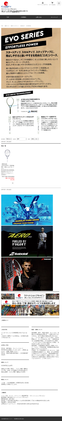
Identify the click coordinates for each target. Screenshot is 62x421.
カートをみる (52, 4)
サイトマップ (54, 17)
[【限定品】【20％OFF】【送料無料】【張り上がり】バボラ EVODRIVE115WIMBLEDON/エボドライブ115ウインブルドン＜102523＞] (7, 155)
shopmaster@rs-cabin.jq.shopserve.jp (28, 403)
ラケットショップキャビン (9, 9)
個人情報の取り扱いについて (7, 418)
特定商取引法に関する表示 (19, 418)
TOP (8, 17)
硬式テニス (7, 25)
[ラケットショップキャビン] (6, 7)
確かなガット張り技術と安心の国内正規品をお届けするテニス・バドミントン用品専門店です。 (15, 11)
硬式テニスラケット (15, 25)
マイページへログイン (42, 4)
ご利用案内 (23, 17)
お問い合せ (39, 17)
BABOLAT (23, 25)
